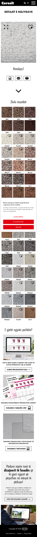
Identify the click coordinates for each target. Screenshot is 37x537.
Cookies (19, 533)
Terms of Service (10, 533)
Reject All (18, 227)
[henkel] (25, 529)
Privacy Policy (27, 533)
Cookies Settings (18, 216)
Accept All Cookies (18, 221)
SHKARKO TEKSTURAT (16, 448)
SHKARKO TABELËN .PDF (16, 408)
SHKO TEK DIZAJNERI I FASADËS (17, 499)
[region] (18, 215)
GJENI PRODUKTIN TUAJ (17, 369)
